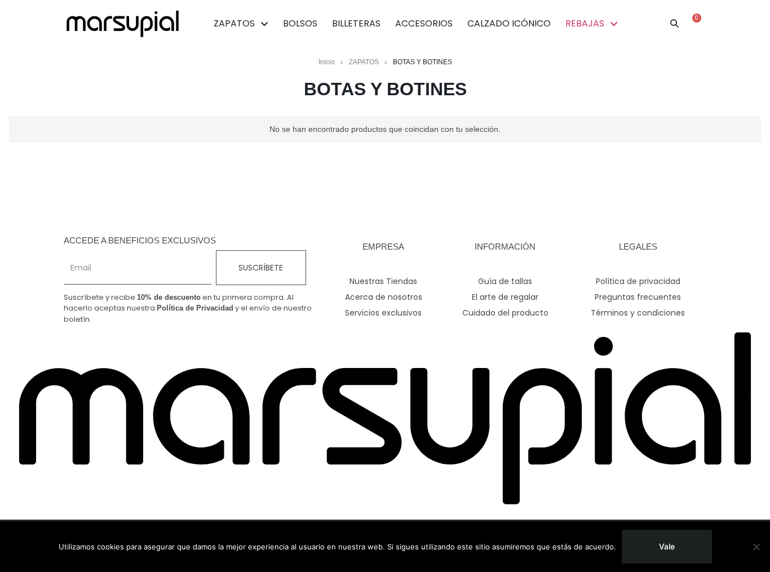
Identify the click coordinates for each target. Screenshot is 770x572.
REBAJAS (584, 23)
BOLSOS (300, 23)
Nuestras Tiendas (383, 281)
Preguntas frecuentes (638, 297)
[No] (756, 546)
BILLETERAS (356, 23)
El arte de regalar (505, 297)
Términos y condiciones (638, 312)
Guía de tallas (505, 281)
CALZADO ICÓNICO (509, 23)
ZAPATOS (234, 23)
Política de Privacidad (195, 308)
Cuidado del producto (505, 312)
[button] (675, 24)
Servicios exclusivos (383, 312)
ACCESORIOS (424, 23)
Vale (667, 546)
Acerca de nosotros (383, 297)
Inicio (326, 62)
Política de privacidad (638, 281)
